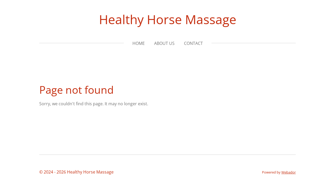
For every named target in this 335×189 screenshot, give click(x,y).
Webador (288, 172)
